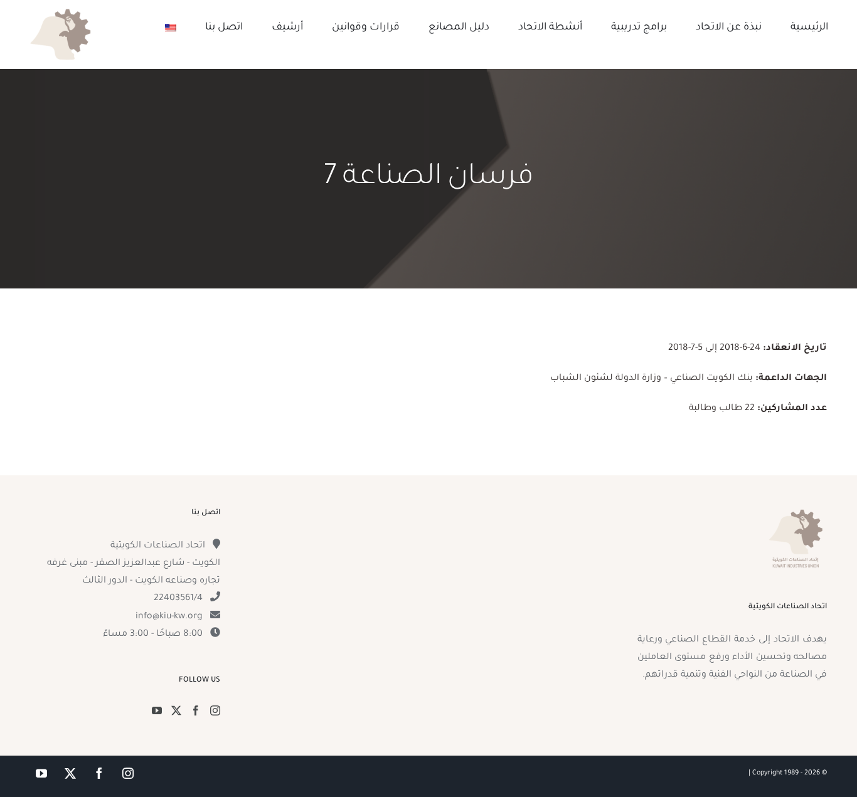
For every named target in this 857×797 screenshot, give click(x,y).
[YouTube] (157, 710)
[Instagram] (215, 710)
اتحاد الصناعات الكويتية (157, 546)
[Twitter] (176, 710)
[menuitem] (170, 27)
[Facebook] (196, 710)
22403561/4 (178, 599)
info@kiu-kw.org (169, 617)
